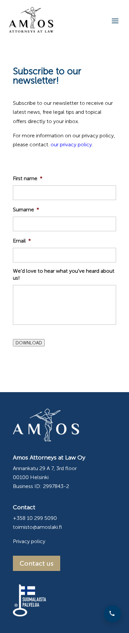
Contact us (37, 563)
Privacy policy (29, 541)
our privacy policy (71, 144)
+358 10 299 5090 (35, 518)
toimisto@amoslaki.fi (37, 527)
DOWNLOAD (29, 342)
